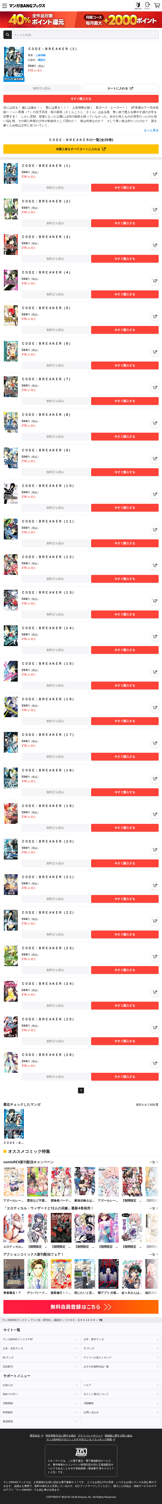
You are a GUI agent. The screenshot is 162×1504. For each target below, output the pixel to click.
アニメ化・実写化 (40, 1320)
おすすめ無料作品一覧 (96, 1366)
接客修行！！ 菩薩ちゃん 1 (59, 1293)
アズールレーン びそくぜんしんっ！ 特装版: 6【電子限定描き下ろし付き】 (108, 1201)
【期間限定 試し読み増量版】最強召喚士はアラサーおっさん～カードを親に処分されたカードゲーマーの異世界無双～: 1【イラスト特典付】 (132, 1201)
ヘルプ (87, 1385)
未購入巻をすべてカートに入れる (78, 149)
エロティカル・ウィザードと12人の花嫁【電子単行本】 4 (13, 1247)
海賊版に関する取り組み (118, 1435)
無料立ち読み (42, 88)
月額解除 (89, 1403)
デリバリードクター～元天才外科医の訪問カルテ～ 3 (37, 1293)
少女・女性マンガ (13, 1348)
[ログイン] (147, 5)
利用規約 (8, 1412)
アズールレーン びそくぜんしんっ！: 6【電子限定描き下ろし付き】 (13, 1201)
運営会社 (35, 1435)
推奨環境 (8, 1421)
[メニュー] (4, 5)
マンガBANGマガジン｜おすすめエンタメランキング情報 (79, 1439)
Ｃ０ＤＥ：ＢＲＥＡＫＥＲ (13, 1143)
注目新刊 (8, 1366)
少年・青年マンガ (94, 1339)
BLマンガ (8, 1357)
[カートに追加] (155, 174)
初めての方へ (10, 1394)
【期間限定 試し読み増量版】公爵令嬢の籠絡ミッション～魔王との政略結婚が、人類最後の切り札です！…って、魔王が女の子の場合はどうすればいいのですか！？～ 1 (84, 1247)
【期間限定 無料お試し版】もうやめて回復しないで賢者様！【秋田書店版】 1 (132, 1247)
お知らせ (8, 1385)
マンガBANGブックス (14, 1320)
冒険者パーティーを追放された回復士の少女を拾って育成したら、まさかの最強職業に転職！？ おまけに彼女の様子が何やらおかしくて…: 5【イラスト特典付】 (61, 1201)
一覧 (152, 1162)
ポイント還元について (96, 1394)
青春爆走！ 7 (11, 1292)
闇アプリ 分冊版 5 (107, 1293)
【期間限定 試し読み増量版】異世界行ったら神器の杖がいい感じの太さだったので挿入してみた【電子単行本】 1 (108, 1247)
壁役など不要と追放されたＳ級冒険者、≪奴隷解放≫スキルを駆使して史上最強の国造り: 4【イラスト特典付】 (37, 1201)
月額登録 (8, 1403)
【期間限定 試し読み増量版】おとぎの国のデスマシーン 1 (61, 1247)
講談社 (42, 59)
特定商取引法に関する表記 (61, 1435)
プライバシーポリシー (90, 1435)
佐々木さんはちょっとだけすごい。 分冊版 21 (132, 1293)
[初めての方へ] (138, 5)
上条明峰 (40, 55)
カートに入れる (117, 88)
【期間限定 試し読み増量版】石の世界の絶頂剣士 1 (37, 1247)
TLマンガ (89, 1348)
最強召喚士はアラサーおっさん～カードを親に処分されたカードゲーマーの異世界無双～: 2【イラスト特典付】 (84, 1201)
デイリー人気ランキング (97, 1357)
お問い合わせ (91, 1412)
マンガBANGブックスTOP (18, 1339)
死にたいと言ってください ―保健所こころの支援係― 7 (84, 1293)
